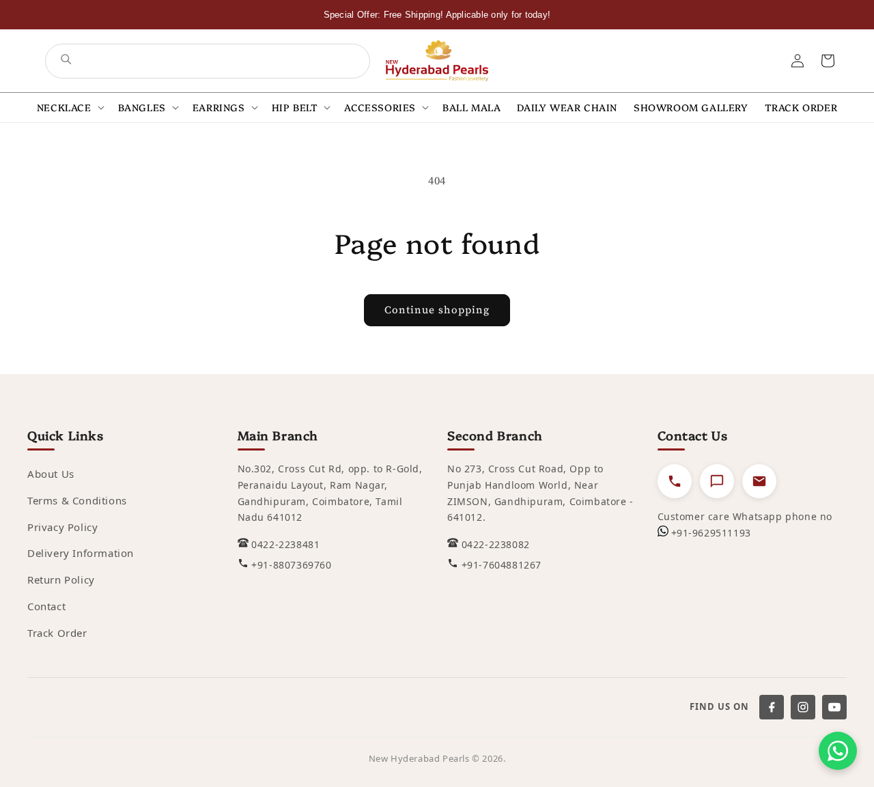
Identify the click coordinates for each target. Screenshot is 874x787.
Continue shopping (437, 309)
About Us (50, 474)
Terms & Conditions (77, 500)
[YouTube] (834, 707)
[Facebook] (771, 707)
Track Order (57, 633)
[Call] (675, 481)
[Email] (759, 481)
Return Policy (61, 579)
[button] (69, 107)
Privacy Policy (62, 527)
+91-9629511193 (711, 532)
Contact (46, 606)
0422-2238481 (285, 544)
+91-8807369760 (291, 564)
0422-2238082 (496, 544)
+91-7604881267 (501, 564)
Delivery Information (80, 553)
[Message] (717, 481)
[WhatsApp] (838, 751)
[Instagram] (803, 707)
